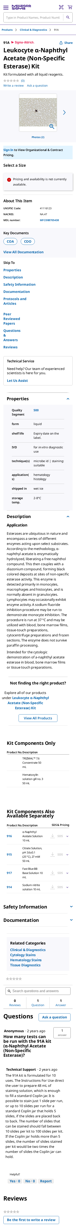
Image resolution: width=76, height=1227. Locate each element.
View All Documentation (23, 252)
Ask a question (37, 85)
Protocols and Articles (14, 301)
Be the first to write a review (33, 1220)
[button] (62, 1033)
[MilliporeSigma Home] (21, 7)
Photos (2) (38, 137)
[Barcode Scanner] (61, 7)
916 (9, 836)
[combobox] (38, 17)
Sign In (8, 150)
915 (9, 854)
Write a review (13, 85)
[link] (14, 979)
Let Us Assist (17, 380)
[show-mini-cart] (70, 7)
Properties (12, 270)
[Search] (67, 17)
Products (7, 30)
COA (10, 241)
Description (13, 277)
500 (36, 410)
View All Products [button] (38, 718)
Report (46, 1181)
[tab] (11, 30)
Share (68, 43)
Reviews (10, 347)
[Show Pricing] (66, 836)
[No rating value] (12, 81)
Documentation (16, 291)
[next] (64, 112)
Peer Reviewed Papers (11, 319)
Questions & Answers (11, 335)
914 (9, 887)
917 (9, 873)
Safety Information (19, 284)
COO (28, 241)
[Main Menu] (5, 7)
